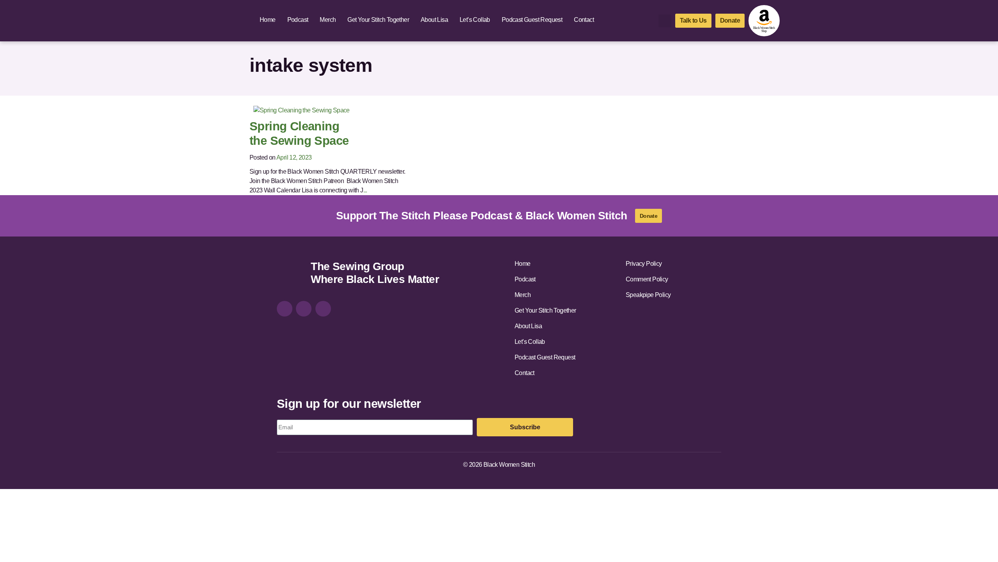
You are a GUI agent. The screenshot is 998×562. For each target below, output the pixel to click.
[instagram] (284, 309)
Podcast (297, 19)
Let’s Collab (475, 19)
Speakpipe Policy (648, 295)
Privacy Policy (644, 263)
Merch (328, 19)
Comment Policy (647, 279)
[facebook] (303, 309)
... (365, 190)
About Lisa (434, 19)
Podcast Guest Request (532, 19)
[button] (664, 20)
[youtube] (323, 309)
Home (268, 19)
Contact (584, 19)
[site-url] (291, 273)
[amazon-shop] (764, 20)
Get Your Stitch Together (378, 19)
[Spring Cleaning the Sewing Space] (302, 110)
